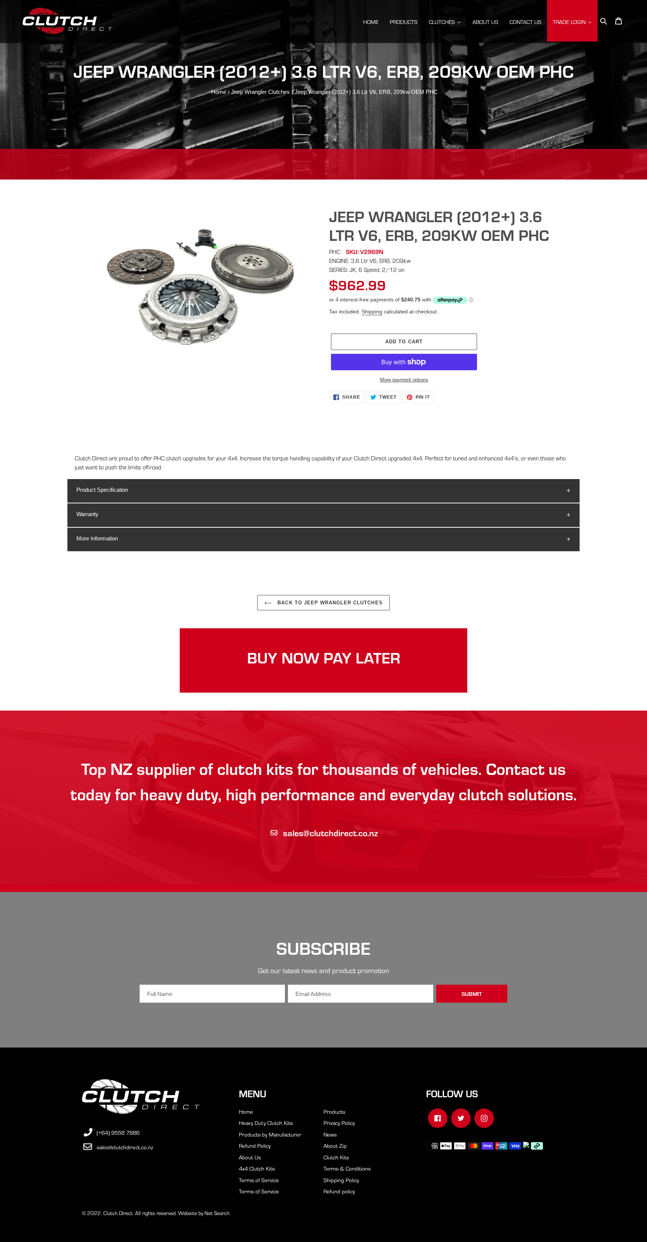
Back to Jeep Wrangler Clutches (329, 602)
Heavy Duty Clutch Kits (266, 1122)
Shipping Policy (341, 1180)
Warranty (87, 514)
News (330, 1134)
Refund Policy (255, 1145)
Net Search (217, 1213)
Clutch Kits (336, 1157)
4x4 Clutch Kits (257, 1168)
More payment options (404, 380)
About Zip (335, 1145)
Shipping (372, 312)
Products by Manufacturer (270, 1134)
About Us (250, 1157)
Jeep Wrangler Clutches (260, 92)
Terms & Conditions (347, 1168)
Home (218, 92)
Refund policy (339, 1191)
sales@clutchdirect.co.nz (330, 833)
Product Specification (102, 490)
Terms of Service (259, 1180)
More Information (97, 538)
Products (334, 1111)
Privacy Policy (339, 1122)
